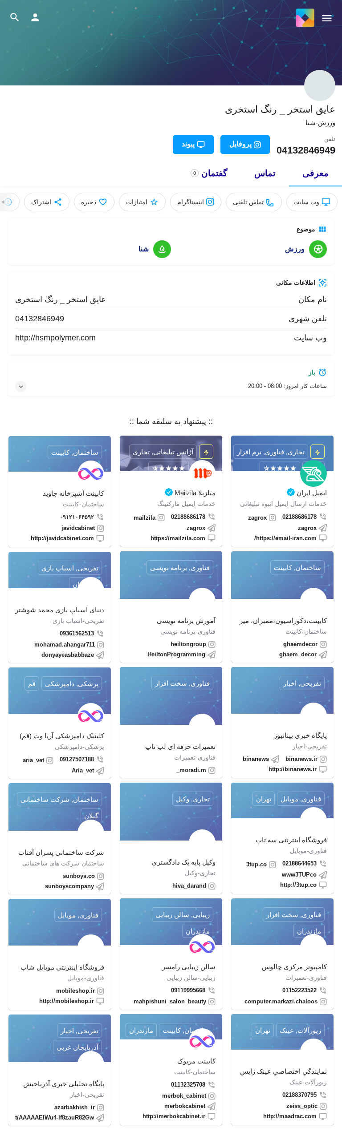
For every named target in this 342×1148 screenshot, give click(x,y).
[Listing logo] (319, 85)
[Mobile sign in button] (35, 17)
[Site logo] (304, 18)
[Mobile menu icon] (327, 18)
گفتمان (210, 173)
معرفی (315, 173)
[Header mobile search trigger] (14, 17)
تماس (265, 173)
